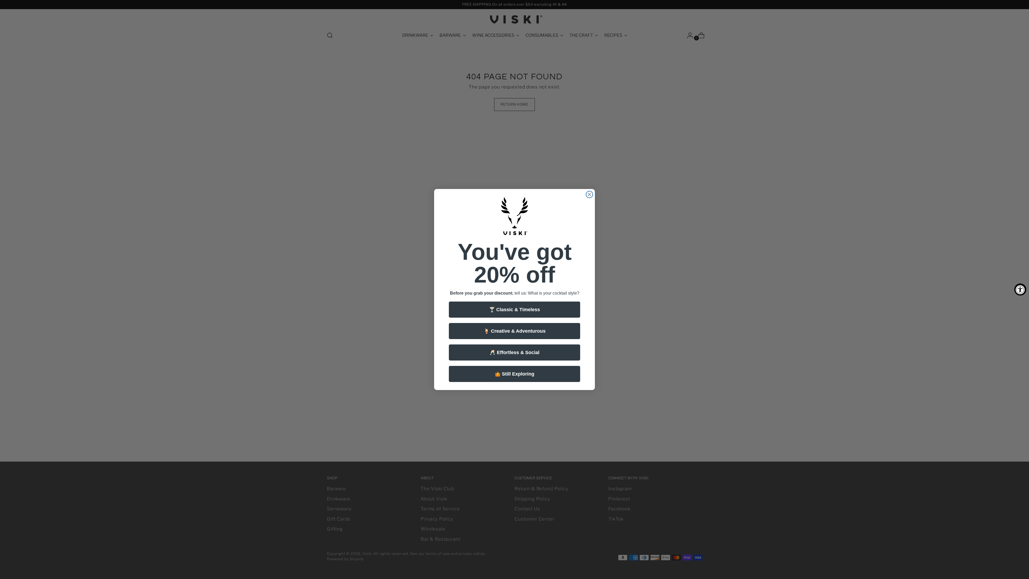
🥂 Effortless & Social (514, 352)
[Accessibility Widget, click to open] (1020, 290)
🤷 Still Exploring (514, 374)
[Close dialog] (589, 194)
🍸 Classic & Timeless (514, 309)
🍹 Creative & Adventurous (515, 331)
